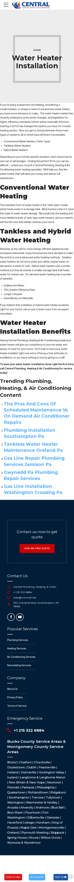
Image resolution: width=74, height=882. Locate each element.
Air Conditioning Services (21, 656)
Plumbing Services (17, 640)
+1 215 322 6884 (22, 592)
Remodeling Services (19, 665)
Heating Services (16, 648)
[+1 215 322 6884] (9, 592)
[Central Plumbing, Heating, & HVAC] (9, 587)
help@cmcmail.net (24, 597)
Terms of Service (17, 705)
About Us (12, 689)
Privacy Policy (15, 697)
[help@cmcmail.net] (9, 597)
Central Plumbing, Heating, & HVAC (35, 586)
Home (37, 50)
